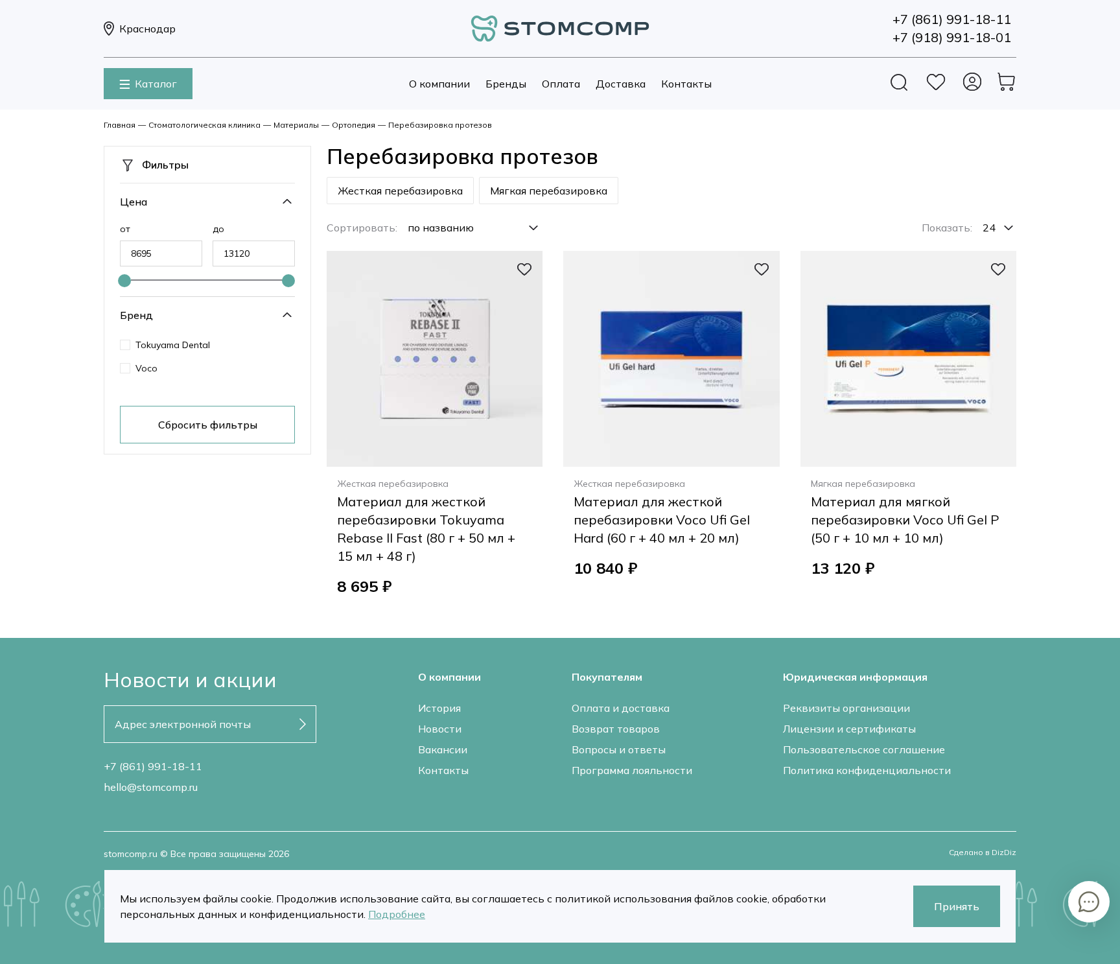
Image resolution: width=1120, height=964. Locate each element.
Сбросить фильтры (207, 424)
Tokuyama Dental (172, 345)
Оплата (561, 83)
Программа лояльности (632, 770)
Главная (119, 125)
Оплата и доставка (621, 707)
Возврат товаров (616, 728)
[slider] (124, 280)
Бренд (136, 315)
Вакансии (442, 749)
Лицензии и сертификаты (849, 728)
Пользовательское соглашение (864, 749)
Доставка (621, 83)
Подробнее (396, 914)
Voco (146, 368)
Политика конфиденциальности (867, 770)
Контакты (686, 83)
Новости (439, 728)
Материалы (296, 125)
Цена (133, 201)
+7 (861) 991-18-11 (153, 766)
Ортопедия (353, 125)
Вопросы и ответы (619, 749)
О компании (439, 83)
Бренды (505, 83)
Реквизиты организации (846, 707)
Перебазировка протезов (440, 125)
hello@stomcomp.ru (151, 787)
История (439, 707)
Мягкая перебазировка (548, 190)
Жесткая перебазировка (400, 190)
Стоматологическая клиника (204, 125)
